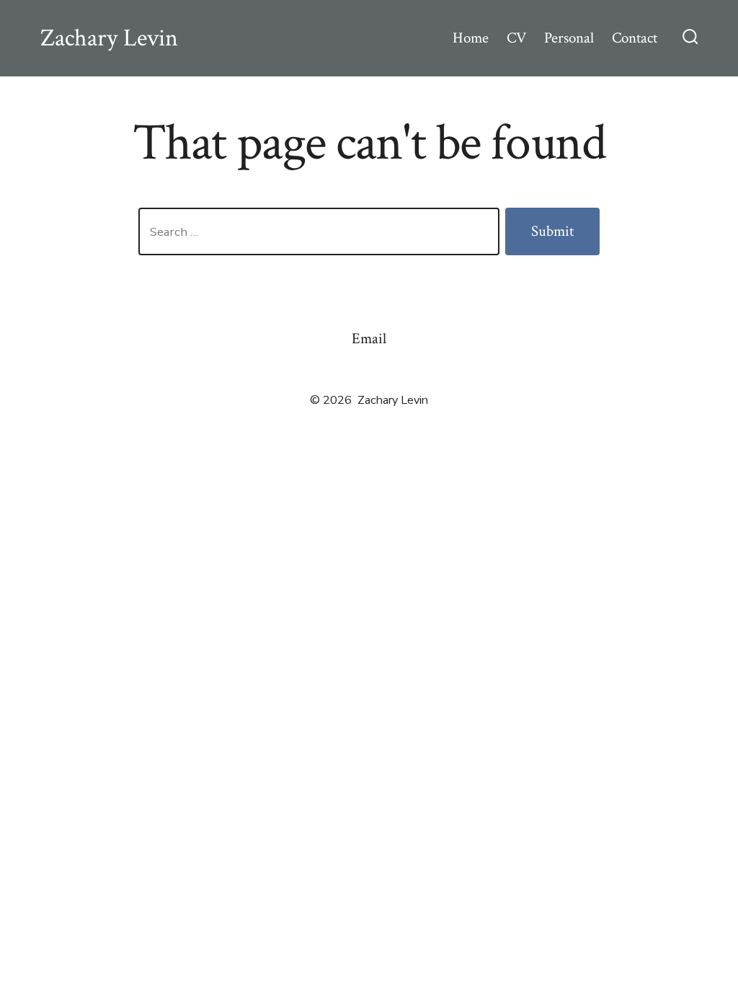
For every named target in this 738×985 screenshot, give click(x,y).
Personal (569, 38)
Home (471, 38)
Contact (634, 38)
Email (369, 338)
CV (517, 38)
